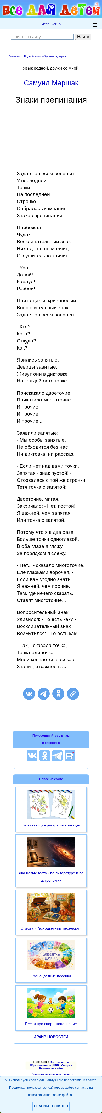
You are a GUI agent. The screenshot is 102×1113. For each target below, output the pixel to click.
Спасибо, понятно (51, 1106)
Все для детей (59, 1062)
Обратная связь (40, 1065)
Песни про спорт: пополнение (51, 1024)
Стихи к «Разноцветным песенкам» (51, 928)
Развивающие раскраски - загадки (51, 825)
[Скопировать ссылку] (73, 694)
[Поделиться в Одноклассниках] (58, 694)
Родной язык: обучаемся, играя (45, 56)
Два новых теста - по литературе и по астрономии (51, 877)
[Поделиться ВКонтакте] (29, 694)
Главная (14, 56)
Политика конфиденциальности (52, 1074)
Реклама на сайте (51, 1068)
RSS (56, 1065)
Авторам (66, 1065)
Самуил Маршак (51, 83)
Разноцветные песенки (51, 976)
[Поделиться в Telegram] (44, 694)
